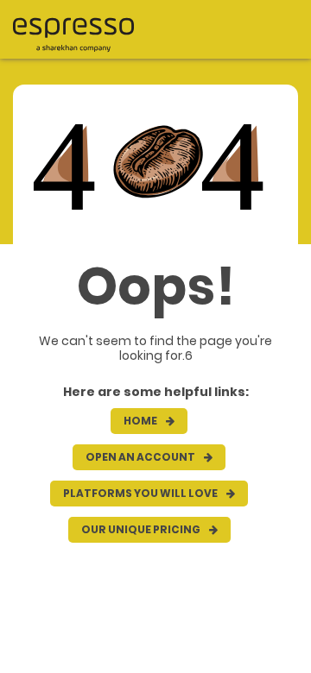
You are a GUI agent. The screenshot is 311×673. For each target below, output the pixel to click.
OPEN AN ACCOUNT (141, 457)
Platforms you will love (141, 493)
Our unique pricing (141, 529)
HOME (141, 420)
